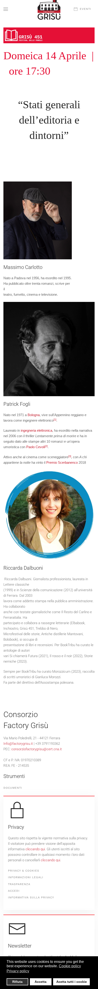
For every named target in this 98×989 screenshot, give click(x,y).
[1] (55, 419)
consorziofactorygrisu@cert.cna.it (36, 749)
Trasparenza (19, 884)
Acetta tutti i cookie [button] (71, 982)
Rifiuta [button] (17, 982)
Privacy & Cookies (23, 870)
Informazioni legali (25, 877)
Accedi (14, 890)
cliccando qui (35, 849)
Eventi (85, 9)
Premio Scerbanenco (62, 462)
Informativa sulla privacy (31, 897)
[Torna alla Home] (49, 9)
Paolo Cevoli (35, 447)
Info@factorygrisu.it (18, 744)
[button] (5, 9)
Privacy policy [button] (18, 971)
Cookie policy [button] (70, 966)
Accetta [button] (40, 982)
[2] (46, 446)
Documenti (12, 787)
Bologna (34, 415)
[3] (69, 456)
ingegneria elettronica (36, 430)
